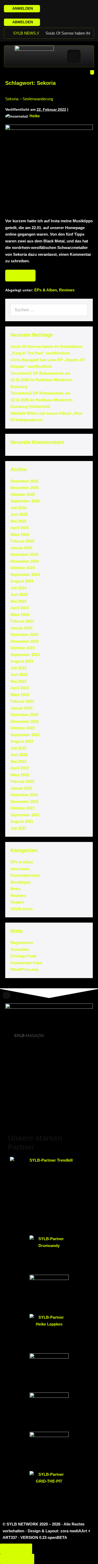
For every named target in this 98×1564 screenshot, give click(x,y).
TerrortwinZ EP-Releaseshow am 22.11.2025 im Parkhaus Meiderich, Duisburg (41, 380)
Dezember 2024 (24, 554)
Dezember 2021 (24, 794)
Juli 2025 (18, 508)
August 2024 (21, 581)
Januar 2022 (21, 788)
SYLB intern (21, 909)
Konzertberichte (25, 875)
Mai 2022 (18, 761)
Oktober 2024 (22, 567)
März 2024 (19, 614)
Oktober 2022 (22, 728)
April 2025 (19, 527)
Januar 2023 (21, 708)
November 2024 (24, 561)
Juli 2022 (18, 748)
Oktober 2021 (22, 808)
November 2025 (24, 487)
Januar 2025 (21, 548)
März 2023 (19, 694)
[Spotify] (76, 7)
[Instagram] (64, 7)
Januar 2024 (21, 628)
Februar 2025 (22, 541)
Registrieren (21, 942)
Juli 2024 (18, 588)
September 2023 (25, 654)
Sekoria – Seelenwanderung (29, 99)
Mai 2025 (18, 521)
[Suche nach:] (49, 310)
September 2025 (25, 501)
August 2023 (21, 661)
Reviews (66, 290)
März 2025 (19, 534)
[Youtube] (70, 7)
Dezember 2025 (24, 481)
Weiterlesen (23, 274)
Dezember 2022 (24, 714)
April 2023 (19, 688)
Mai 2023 (18, 681)
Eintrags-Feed (23, 956)
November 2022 (24, 721)
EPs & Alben (45, 290)
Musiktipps (20, 882)
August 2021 (21, 821)
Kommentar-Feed (26, 963)
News (15, 888)
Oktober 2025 (22, 494)
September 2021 (25, 815)
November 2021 (24, 801)
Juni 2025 (19, 514)
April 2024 (19, 608)
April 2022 (19, 768)
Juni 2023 (19, 674)
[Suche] (81, 310)
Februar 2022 (22, 781)
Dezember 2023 (24, 634)
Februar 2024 (22, 621)
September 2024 (25, 574)
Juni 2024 (19, 594)
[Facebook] (58, 7)
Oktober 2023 (22, 648)
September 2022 (25, 735)
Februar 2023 (22, 701)
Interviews (19, 869)
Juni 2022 (19, 754)
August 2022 (21, 741)
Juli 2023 (18, 668)
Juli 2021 (18, 828)
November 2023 (24, 641)
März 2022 (19, 775)
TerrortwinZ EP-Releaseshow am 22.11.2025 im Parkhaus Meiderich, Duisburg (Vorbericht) (41, 400)
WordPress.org (24, 969)
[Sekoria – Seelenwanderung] (49, 168)
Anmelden (19, 949)
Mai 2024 (18, 601)
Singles (17, 902)
